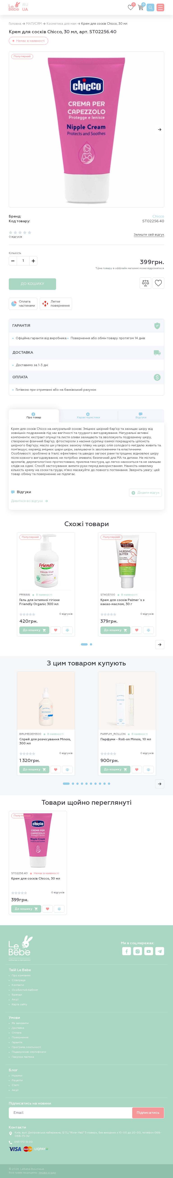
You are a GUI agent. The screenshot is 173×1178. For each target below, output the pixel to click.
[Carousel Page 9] (104, 784)
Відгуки (141, 417)
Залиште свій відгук (149, 234)
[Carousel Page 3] (77, 784)
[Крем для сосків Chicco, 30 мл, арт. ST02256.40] (86, 129)
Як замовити (20, 1023)
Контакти (18, 985)
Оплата (16, 1032)
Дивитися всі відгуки (27, 501)
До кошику (32, 284)
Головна (15, 23)
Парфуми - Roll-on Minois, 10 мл (125, 739)
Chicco (158, 216)
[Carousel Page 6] (91, 784)
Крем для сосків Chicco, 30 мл (35, 878)
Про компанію (21, 975)
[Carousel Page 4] (82, 784)
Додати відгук (148, 492)
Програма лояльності (26, 1047)
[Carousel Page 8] (100, 784)
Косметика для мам (61, 23)
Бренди (17, 994)
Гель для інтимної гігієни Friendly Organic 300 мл (39, 602)
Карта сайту (19, 1004)
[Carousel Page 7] (95, 784)
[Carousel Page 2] (91, 644)
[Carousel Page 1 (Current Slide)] (84, 644)
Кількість (15, 253)
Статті (15, 1085)
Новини (17, 1075)
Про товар (34, 417)
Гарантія (17, 1042)
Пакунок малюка (23, 1057)
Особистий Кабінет (25, 990)
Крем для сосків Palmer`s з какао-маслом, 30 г (122, 602)
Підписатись (148, 1113)
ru (25, 5)
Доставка (18, 1028)
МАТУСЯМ (34, 23)
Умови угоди (47, 1172)
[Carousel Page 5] (86, 784)
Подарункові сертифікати (29, 1052)
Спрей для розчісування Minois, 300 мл (45, 741)
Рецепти (17, 1080)
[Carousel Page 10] (109, 784)
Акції (15, 999)
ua (25, 10)
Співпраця (18, 980)
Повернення (20, 1037)
